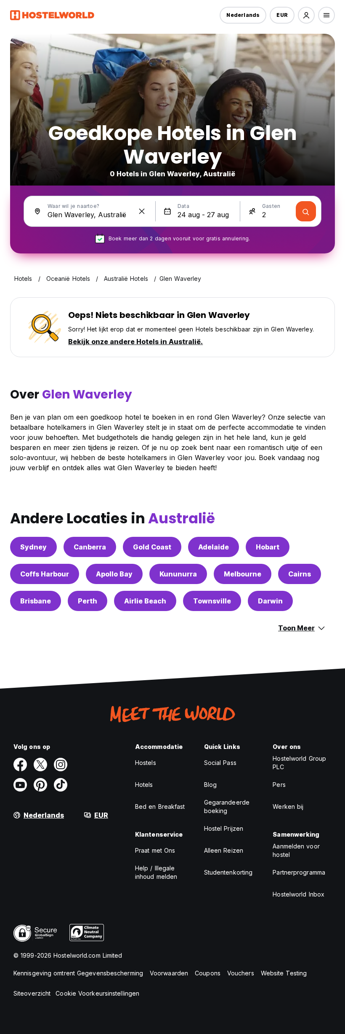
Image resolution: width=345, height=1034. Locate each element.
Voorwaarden (169, 973)
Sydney (33, 547)
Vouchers (240, 973)
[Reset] (142, 211)
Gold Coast (152, 547)
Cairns (299, 574)
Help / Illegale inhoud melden (156, 872)
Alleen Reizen (223, 850)
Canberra (90, 547)
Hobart (267, 547)
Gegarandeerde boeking (226, 806)
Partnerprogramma (299, 872)
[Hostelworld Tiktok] (60, 785)
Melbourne (242, 574)
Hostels (145, 762)
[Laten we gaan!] (306, 211)
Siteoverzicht (31, 993)
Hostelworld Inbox (298, 894)
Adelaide (213, 547)
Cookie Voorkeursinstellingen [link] (97, 993)
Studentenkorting (228, 872)
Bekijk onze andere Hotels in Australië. (135, 341)
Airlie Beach (145, 601)
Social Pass (220, 762)
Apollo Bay (114, 574)
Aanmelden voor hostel (296, 850)
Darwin (270, 601)
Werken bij (288, 806)
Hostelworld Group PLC (299, 762)
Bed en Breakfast (160, 806)
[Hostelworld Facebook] (20, 764)
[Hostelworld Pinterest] (40, 785)
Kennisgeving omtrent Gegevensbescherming (78, 973)
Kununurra (178, 574)
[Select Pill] (306, 15)
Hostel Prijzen (223, 828)
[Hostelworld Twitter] (40, 764)
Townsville (212, 601)
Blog (210, 784)
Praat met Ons (155, 850)
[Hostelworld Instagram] (60, 764)
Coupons (207, 973)
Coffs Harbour (44, 574)
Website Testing (284, 973)
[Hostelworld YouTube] (20, 785)
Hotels (144, 784)
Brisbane (35, 601)
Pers (279, 784)
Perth (87, 601)
